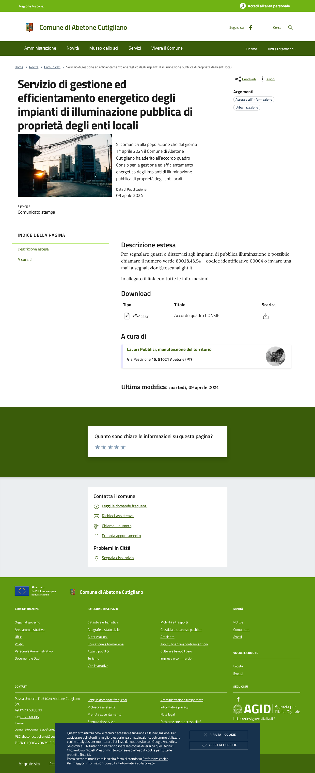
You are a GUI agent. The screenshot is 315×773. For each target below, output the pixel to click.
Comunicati (52, 67)
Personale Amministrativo (34, 651)
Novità (33, 67)
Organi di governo (27, 622)
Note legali (167, 714)
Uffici (18, 636)
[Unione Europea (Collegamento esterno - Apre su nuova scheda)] (37, 592)
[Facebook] (248, 27)
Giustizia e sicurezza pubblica (181, 629)
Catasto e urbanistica (103, 622)
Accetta (223, 745)
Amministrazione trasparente (181, 700)
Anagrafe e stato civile (104, 629)
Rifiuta (222, 734)
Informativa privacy (174, 707)
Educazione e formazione (106, 644)
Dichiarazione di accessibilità (180, 721)
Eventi (238, 673)
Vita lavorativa (98, 665)
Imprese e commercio (175, 658)
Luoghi (238, 666)
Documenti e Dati (27, 658)
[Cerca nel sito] (290, 27)
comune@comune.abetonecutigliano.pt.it (44, 729)
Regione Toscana (31, 6)
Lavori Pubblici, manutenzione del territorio (169, 349)
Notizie (238, 622)
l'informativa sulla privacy (136, 763)
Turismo (251, 48)
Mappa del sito (29, 763)
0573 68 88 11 (31, 710)
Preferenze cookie (155, 758)
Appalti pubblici (98, 651)
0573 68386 (29, 717)
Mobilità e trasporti (174, 622)
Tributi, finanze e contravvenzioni (184, 644)
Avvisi (237, 636)
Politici (19, 644)
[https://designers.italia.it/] (266, 709)
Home (19, 67)
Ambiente (167, 636)
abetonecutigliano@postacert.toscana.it (50, 736)
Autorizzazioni (98, 636)
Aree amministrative (30, 629)
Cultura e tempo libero (176, 651)
